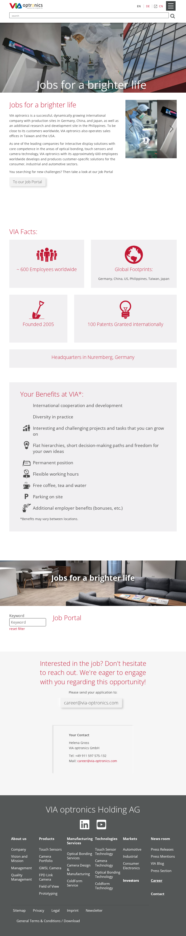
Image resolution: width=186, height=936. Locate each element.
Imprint (72, 910)
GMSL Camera (50, 868)
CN (161, 6)
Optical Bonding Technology (107, 874)
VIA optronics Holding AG (93, 809)
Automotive (132, 849)
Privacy (38, 910)
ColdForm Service (74, 883)
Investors (131, 880)
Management (21, 868)
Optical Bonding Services (79, 856)
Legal (55, 910)
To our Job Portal (27, 181)
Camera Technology (104, 863)
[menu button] (171, 9)
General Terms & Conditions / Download (48, 921)
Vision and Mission (19, 858)
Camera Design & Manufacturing (79, 869)
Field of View (49, 886)
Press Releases (162, 849)
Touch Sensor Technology (105, 851)
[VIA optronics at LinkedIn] (84, 824)
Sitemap (19, 910)
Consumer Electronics (131, 865)
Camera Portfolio (46, 858)
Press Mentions (163, 856)
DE (148, 6)
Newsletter (94, 910)
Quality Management (21, 877)
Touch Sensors (50, 849)
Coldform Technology (104, 886)
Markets (130, 839)
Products (46, 839)
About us (18, 839)
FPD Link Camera (46, 877)
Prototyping (48, 893)
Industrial (130, 856)
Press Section (161, 871)
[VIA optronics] (26, 6)
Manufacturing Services (80, 841)
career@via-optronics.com (91, 703)
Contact (157, 894)
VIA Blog (157, 863)
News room (160, 839)
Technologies (106, 839)
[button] (131, 129)
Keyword (16, 615)
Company (18, 849)
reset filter (17, 629)
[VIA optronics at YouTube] (101, 824)
